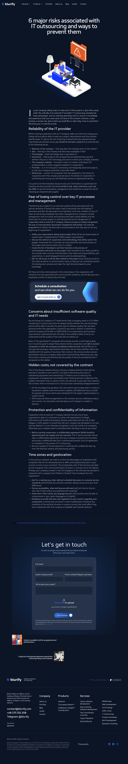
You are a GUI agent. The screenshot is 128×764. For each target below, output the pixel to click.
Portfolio (49, 4)
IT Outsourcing (108, 714)
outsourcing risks (34, 523)
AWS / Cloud (106, 711)
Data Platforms (86, 721)
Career (74, 4)
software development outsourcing (55, 523)
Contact (83, 4)
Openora (61, 701)
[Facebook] (113, 744)
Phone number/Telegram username (78, 575)
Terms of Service (30, 749)
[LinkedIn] (109, 744)
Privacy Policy (49, 624)
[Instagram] (117, 744)
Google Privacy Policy (17, 749)
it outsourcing (22, 523)
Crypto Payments (86, 718)
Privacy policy (83, 744)
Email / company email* (44, 575)
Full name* (39, 564)
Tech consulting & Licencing (87, 714)
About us (58, 4)
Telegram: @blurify (18, 716)
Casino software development (86, 702)
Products (36, 4)
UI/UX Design (107, 708)
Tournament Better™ (66, 705)
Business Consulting (109, 724)
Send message (62, 615)
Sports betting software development (88, 708)
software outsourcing (77, 523)
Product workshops (109, 717)
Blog (67, 4)
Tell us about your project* (45, 584)
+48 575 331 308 (16, 712)
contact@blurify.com (19, 708)
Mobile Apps (107, 701)
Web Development (109, 704)
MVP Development (109, 720)
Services (25, 4)
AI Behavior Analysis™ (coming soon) (66, 709)
